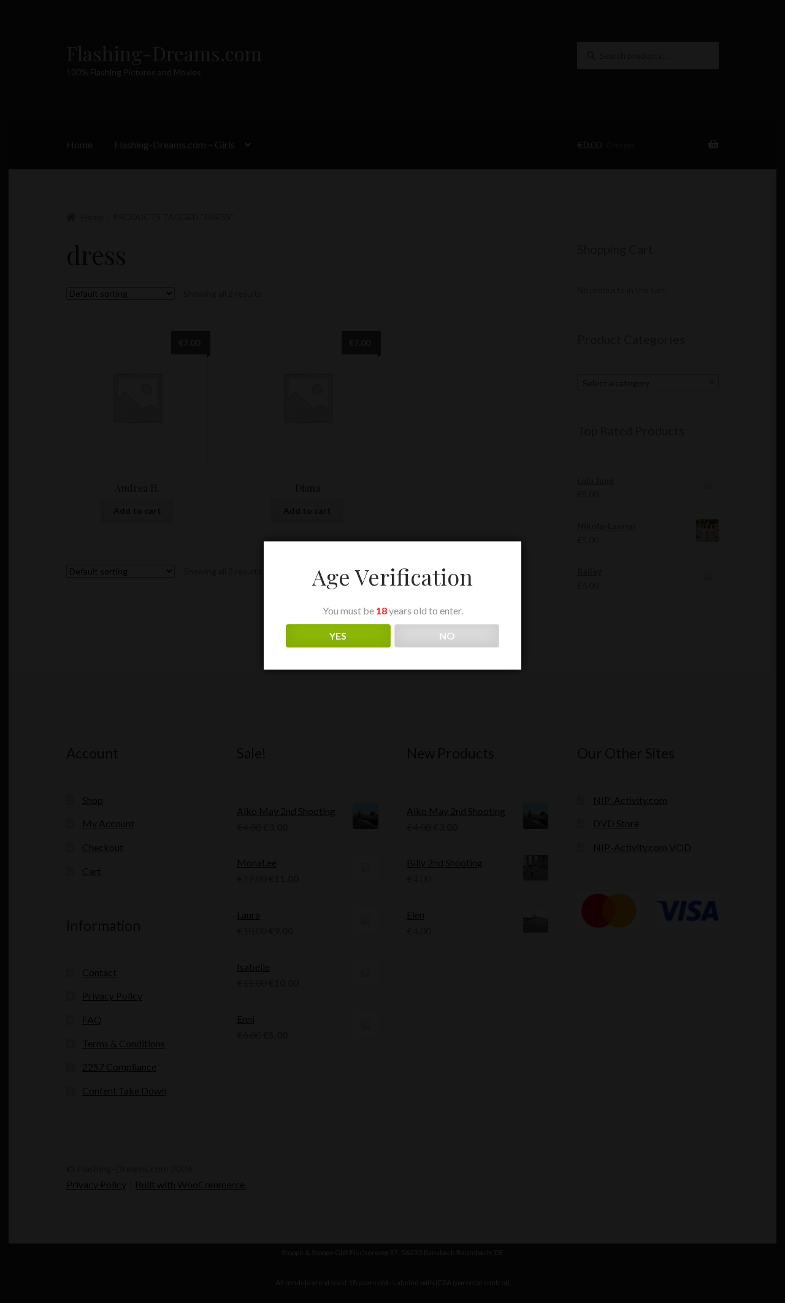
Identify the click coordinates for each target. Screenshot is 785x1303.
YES (338, 635)
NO (447, 635)
